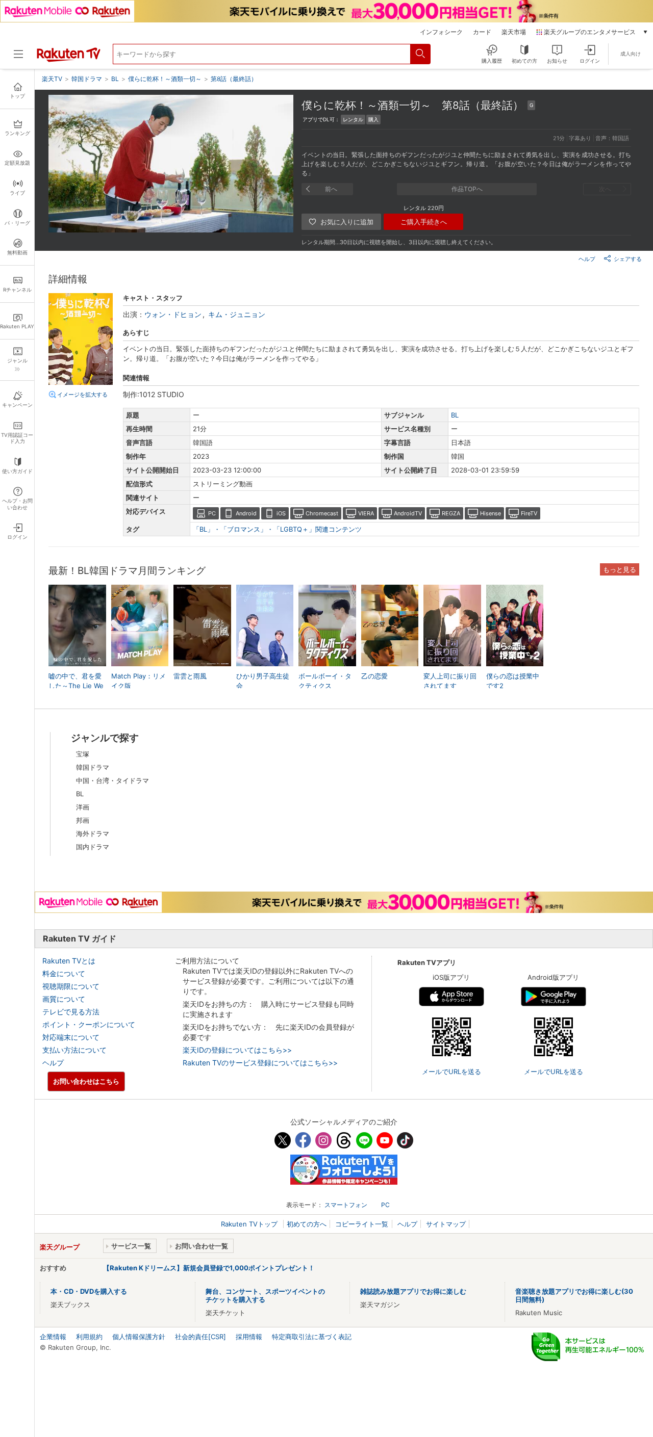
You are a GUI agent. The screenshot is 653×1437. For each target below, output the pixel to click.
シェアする (628, 259)
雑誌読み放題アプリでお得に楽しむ (413, 1291)
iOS (281, 513)
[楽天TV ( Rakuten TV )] (69, 60)
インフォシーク (441, 32)
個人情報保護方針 (138, 1337)
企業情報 (53, 1337)
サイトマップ (446, 1224)
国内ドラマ (92, 847)
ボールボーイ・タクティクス (324, 680)
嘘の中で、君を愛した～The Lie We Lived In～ (76, 685)
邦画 (82, 820)
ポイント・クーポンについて (88, 1024)
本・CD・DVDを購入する (89, 1291)
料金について (63, 973)
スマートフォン (345, 1205)
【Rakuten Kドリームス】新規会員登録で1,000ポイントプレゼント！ (209, 1268)
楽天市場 (513, 32)
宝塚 (82, 754)
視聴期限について (70, 986)
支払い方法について (74, 1050)
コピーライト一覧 (361, 1224)
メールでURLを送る (451, 1071)
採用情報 (249, 1337)
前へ (331, 189)
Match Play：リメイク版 (138, 680)
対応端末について (70, 1037)
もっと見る (619, 569)
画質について (63, 999)
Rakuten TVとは (68, 960)
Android (246, 513)
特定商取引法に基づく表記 (311, 1337)
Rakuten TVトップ (250, 1224)
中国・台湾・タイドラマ (112, 780)
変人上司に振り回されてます (449, 680)
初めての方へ (306, 1224)
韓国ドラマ (92, 767)
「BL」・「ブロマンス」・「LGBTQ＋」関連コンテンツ (277, 529)
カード (482, 32)
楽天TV (52, 79)
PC (212, 513)
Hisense (490, 513)
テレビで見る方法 (70, 1011)
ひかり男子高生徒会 (262, 680)
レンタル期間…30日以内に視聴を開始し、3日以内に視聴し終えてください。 (399, 242)
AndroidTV (408, 513)
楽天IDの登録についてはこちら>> (237, 1050)
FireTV (529, 513)
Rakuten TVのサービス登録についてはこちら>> (260, 1062)
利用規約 (89, 1337)
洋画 (82, 807)
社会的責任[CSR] (200, 1337)
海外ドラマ (92, 833)
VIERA (366, 513)
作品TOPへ (467, 189)
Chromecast (322, 513)
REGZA (451, 513)
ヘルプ (587, 259)
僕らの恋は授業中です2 (512, 680)
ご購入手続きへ (423, 222)
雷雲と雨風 (190, 676)
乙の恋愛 (374, 676)
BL (455, 415)
